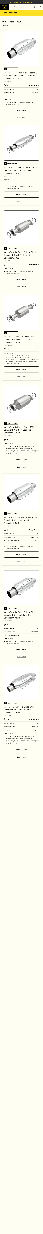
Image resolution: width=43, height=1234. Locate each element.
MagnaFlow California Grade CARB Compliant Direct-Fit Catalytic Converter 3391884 (19, 340)
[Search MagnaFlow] (34, 7)
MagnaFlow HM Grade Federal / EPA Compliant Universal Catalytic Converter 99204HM (20, 615)
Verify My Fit (21, 110)
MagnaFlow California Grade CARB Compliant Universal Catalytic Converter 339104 (19, 710)
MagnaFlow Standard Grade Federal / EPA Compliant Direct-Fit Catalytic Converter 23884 (20, 170)
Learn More (28, 117)
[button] (40, 7)
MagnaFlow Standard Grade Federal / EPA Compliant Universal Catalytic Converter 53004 (20, 76)
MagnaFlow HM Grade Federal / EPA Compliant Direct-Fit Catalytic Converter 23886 (20, 255)
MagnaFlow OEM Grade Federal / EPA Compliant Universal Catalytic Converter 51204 (20, 520)
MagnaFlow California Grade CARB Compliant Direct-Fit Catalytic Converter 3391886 (19, 430)
